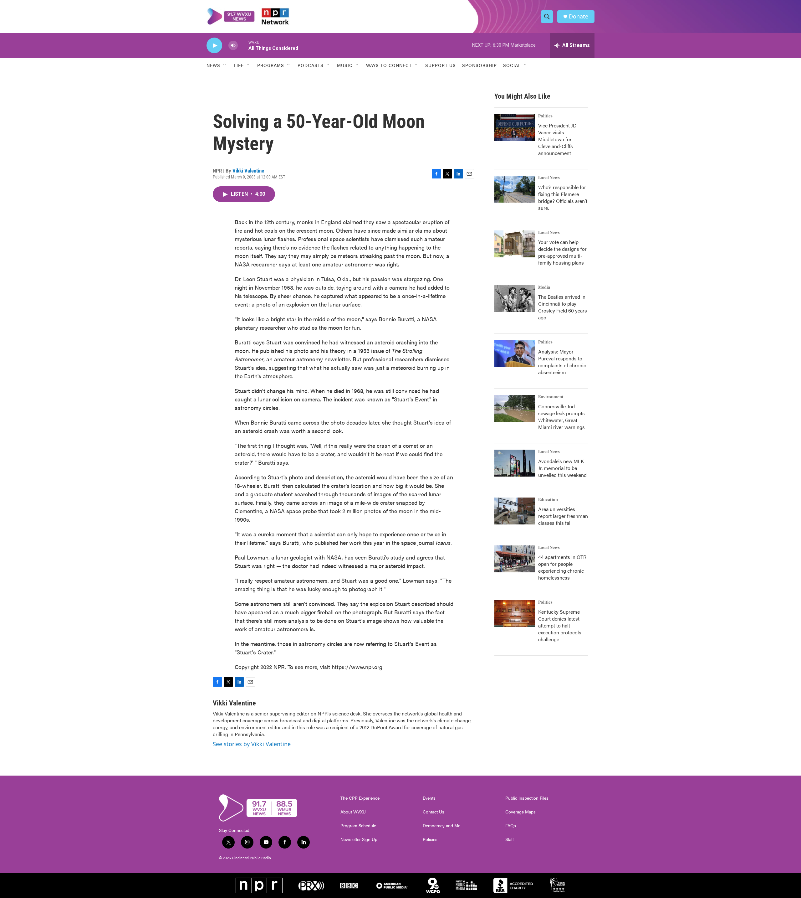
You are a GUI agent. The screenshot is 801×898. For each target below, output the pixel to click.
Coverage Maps (520, 811)
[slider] (243, 45)
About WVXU (353, 811)
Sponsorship (479, 65)
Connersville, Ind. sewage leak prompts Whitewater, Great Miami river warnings (561, 417)
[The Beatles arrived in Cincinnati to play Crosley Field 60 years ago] (514, 298)
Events (429, 798)
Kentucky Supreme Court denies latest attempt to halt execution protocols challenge (559, 625)
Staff (509, 839)
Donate (578, 16)
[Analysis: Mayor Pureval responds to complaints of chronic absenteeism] (514, 353)
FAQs (510, 825)
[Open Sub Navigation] (224, 65)
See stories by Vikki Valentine (252, 744)
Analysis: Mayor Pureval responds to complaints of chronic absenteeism (562, 362)
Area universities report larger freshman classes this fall (563, 515)
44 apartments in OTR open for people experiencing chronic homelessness (562, 567)
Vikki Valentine (248, 171)
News (213, 65)
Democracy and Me (441, 825)
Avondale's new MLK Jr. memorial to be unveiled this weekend (562, 467)
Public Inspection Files (526, 798)
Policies (430, 839)
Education (548, 499)
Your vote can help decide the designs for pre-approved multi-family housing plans (562, 252)
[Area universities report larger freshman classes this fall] (514, 511)
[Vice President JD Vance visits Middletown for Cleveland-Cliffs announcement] (514, 127)
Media (544, 287)
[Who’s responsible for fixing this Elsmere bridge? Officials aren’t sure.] (514, 189)
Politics (545, 116)
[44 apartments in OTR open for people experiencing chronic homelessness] (514, 558)
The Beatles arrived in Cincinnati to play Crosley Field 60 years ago (562, 307)
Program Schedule (358, 825)
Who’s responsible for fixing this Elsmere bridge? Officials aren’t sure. (562, 197)
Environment (551, 397)
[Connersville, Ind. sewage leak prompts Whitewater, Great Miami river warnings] (514, 408)
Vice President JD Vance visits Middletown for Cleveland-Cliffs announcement (557, 139)
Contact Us (433, 811)
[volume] (233, 46)
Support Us (440, 65)
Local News (549, 177)
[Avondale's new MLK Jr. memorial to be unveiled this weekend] (514, 463)
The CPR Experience (360, 798)
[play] (214, 45)
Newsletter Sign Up (358, 839)
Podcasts (311, 65)
